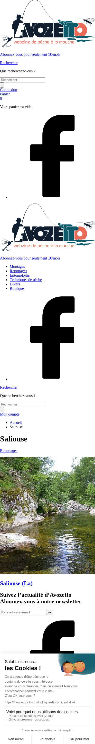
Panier (5, 96)
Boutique (17, 288)
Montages (17, 266)
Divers (15, 284)
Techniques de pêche (26, 280)
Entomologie (19, 275)
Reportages (18, 271)
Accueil (16, 422)
